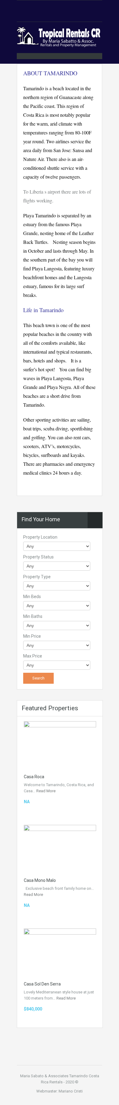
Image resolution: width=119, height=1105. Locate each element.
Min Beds (32, 596)
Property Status (38, 556)
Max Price (32, 656)
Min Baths (32, 616)
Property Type (37, 576)
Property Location (40, 537)
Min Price (32, 636)
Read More (46, 791)
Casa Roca (34, 776)
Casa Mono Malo (40, 880)
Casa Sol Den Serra (42, 984)
